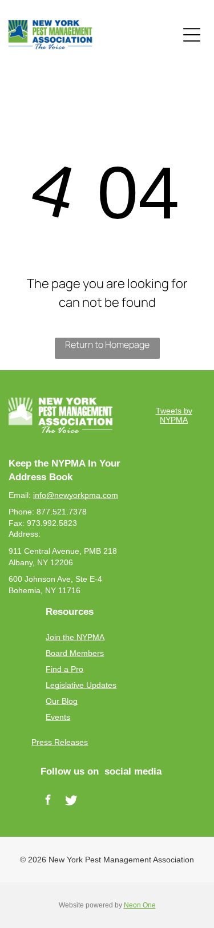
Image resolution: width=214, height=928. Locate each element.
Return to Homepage (107, 344)
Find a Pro (64, 669)
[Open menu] (191, 34)
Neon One (140, 905)
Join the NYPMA (75, 637)
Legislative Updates (81, 685)
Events (58, 717)
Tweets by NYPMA (174, 415)
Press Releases (59, 742)
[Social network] (71, 801)
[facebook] (48, 801)
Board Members (75, 653)
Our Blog (62, 701)
